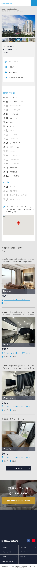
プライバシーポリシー (7, 561)
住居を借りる (5, 547)
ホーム (3, 9)
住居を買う (23, 547)
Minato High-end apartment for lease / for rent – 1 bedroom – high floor (18, 260)
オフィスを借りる (6, 552)
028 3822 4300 (20, 493)
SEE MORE (18, 468)
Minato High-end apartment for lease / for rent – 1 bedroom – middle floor (18, 313)
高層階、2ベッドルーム (13, 419)
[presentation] (33, 27)
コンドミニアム (12, 9)
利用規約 (22, 556)
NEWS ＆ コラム (24, 552)
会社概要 (4, 556)
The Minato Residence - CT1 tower (17, 300)
